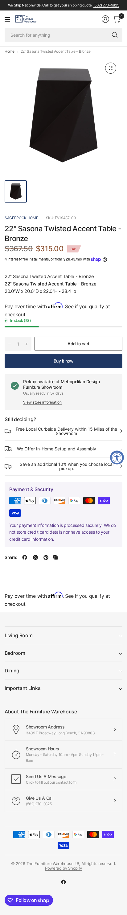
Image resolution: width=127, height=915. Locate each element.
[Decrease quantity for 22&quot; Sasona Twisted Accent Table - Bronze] (9, 344)
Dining (12, 670)
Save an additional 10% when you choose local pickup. (66, 466)
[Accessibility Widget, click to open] (117, 458)
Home (9, 51)
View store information (42, 402)
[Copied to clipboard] (55, 557)
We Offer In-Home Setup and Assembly (56, 448)
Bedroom (15, 653)
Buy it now (64, 360)
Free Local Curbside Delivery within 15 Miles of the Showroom (66, 431)
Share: (11, 557)
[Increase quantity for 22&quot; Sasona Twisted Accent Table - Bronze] (26, 344)
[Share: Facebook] (25, 557)
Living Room (18, 635)
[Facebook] (63, 882)
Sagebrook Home (21, 217)
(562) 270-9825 (106, 5)
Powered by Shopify (63, 868)
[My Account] (105, 19)
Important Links (22, 688)
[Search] (114, 35)
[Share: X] (35, 557)
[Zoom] (110, 68)
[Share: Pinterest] (46, 557)
